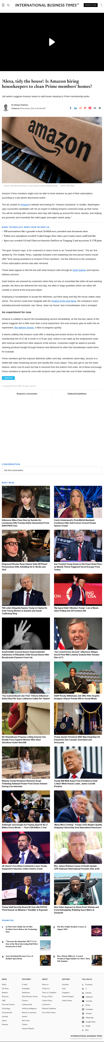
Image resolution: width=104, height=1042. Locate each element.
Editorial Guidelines (77, 394)
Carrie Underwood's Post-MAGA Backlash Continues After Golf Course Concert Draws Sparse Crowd (75, 523)
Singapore (65, 993)
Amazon (25, 204)
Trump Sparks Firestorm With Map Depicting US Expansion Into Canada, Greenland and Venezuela (77, 740)
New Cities (26, 1020)
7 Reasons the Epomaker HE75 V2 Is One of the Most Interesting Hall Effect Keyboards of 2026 (22, 943)
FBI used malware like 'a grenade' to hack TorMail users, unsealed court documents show (46, 231)
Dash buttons (79, 270)
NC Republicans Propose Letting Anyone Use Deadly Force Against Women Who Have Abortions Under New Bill (24, 740)
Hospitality (26, 988)
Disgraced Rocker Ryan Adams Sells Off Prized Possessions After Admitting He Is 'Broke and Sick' (24, 567)
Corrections (46, 1004)
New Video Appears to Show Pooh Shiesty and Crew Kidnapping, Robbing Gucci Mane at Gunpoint (76, 910)
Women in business (29, 1013)
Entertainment (7, 1013)
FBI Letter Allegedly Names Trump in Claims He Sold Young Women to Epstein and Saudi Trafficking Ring (24, 611)
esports (24, 1016)
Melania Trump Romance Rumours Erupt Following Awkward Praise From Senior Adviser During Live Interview (24, 784)
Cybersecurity (27, 1004)
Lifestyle (5, 1016)
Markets (5, 993)
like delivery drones (24, 327)
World (4, 984)
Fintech (24, 1024)
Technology (6, 1008)
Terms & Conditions (49, 993)
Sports (4, 1020)
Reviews (5, 1024)
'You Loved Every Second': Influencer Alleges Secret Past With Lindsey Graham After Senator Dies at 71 (76, 655)
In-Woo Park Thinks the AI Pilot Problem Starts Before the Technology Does (21, 929)
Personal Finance (8, 1004)
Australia (65, 984)
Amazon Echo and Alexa (63, 301)
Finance (25, 1001)
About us (45, 984)
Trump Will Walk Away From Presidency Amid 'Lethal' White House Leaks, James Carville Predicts (75, 784)
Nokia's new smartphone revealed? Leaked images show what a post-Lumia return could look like (50, 236)
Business (5, 996)
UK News (5, 988)
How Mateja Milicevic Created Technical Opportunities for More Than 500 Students (73, 958)
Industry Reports (28, 1028)
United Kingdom (68, 996)
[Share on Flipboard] (85, 108)
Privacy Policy (47, 996)
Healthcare (26, 993)
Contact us (46, 988)
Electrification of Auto (30, 996)
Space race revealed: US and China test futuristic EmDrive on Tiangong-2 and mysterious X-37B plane (53, 241)
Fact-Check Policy (49, 1013)
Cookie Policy (47, 1001)
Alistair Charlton (21, 105)
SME (4, 1001)
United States (67, 1001)
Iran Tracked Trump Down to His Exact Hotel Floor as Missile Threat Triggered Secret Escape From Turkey (78, 567)
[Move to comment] (100, 108)
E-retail (24, 984)
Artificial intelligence (29, 1008)
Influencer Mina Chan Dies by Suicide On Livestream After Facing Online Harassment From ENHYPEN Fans (25, 523)
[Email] (95, 108)
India (64, 988)
